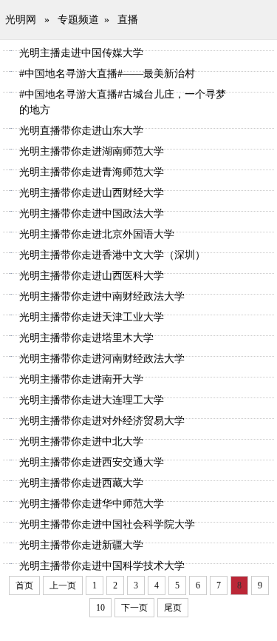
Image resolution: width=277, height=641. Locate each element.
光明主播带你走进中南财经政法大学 (102, 296)
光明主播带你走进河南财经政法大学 (102, 358)
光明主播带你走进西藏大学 (81, 483)
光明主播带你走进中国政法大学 (91, 213)
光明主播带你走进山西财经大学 (91, 192)
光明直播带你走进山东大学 (81, 130)
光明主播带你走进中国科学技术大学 (102, 565)
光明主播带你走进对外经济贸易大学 (102, 420)
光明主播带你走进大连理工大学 (91, 400)
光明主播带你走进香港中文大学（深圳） (112, 255)
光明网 (20, 19)
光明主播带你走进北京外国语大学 (96, 234)
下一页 (134, 608)
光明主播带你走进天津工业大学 (91, 317)
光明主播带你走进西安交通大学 (91, 462)
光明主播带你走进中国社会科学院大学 (107, 524)
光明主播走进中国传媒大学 (81, 52)
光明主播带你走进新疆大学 (81, 545)
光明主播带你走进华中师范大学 (91, 503)
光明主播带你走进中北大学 (81, 441)
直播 (127, 19)
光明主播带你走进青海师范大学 (91, 172)
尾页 (173, 608)
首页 (24, 585)
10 (100, 608)
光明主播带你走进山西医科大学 (91, 275)
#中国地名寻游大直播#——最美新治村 (107, 73)
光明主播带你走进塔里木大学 (86, 337)
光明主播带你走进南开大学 (81, 379)
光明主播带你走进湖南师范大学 (91, 151)
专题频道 (78, 19)
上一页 (62, 585)
